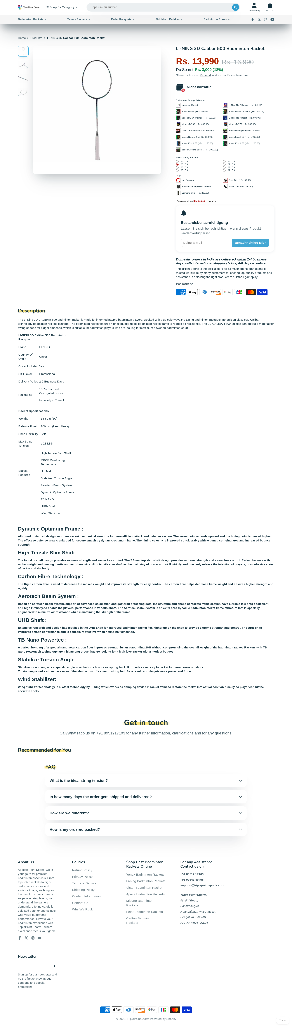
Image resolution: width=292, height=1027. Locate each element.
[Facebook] (252, 19)
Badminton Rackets (30, 19)
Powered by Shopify (163, 1018)
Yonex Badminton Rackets (145, 874)
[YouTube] (272, 19)
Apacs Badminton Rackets (145, 894)
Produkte (36, 38)
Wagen (270, 7)
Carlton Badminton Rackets (139, 921)
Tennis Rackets (77, 19)
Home (22, 38)
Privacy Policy (82, 876)
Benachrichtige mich (250, 242)
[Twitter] (259, 19)
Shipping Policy (83, 889)
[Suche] (235, 7)
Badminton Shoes (215, 19)
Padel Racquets (121, 19)
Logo (29, 7)
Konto (254, 7)
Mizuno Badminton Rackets (139, 903)
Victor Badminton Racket (144, 887)
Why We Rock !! (84, 909)
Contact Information (86, 896)
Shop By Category (62, 7)
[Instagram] (266, 19)
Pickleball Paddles (167, 19)
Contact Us (80, 903)
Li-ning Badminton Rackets (145, 881)
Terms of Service (84, 883)
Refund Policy (82, 870)
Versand (205, 75)
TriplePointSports (138, 1018)
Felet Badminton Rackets (144, 911)
